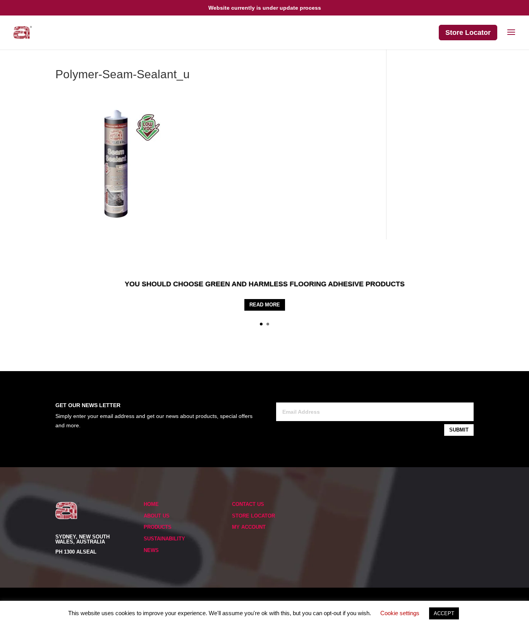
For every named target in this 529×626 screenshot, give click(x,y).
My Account (249, 527)
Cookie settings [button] (399, 613)
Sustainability (164, 539)
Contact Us (248, 504)
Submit (459, 430)
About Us (157, 516)
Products (158, 527)
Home (151, 504)
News (151, 550)
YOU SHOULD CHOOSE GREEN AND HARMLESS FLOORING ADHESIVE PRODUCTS (265, 284)
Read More (264, 305)
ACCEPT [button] (444, 613)
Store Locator (468, 32)
